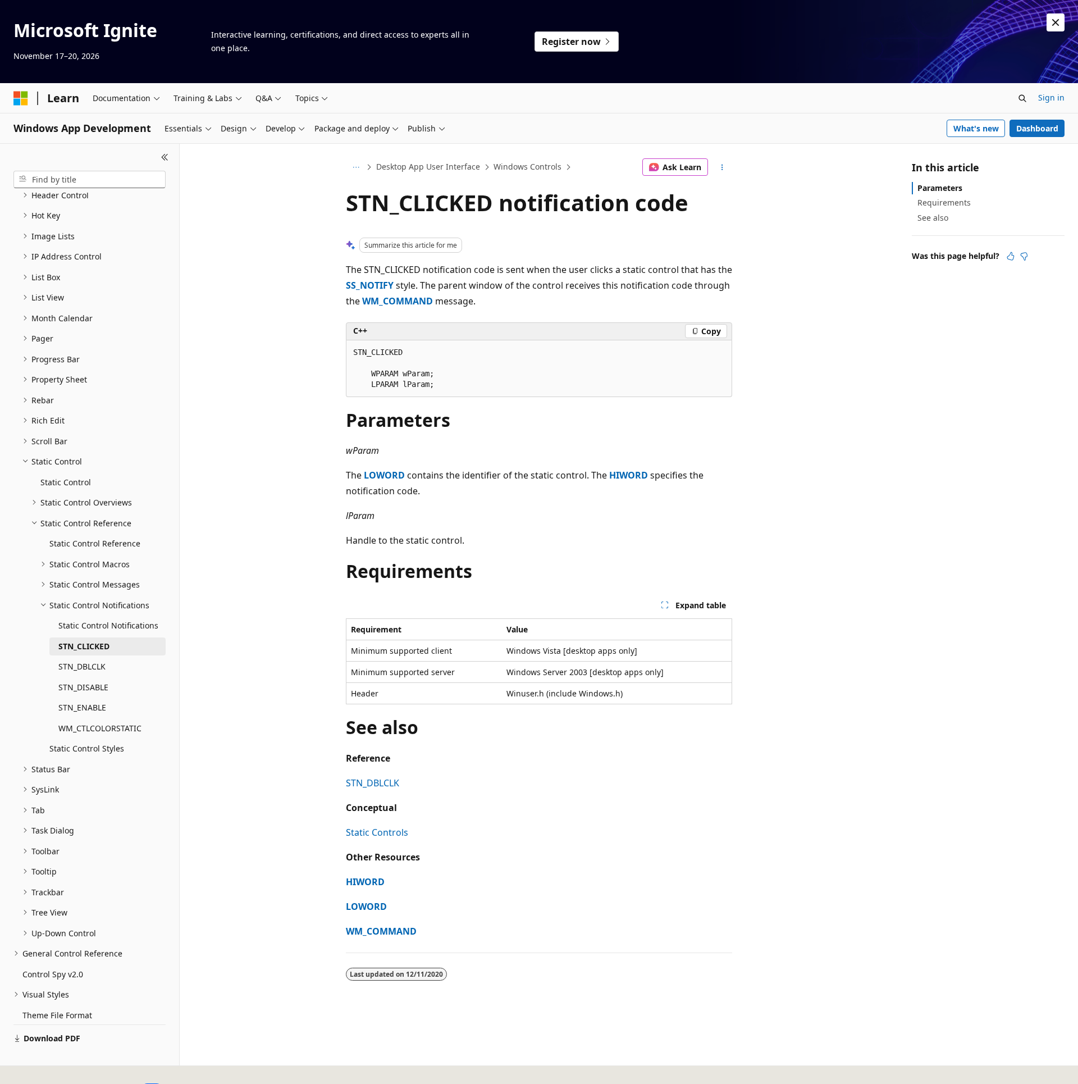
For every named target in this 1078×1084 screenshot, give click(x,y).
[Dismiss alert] (1056, 22)
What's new (976, 128)
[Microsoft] (20, 98)
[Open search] (1022, 98)
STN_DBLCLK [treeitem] (82, 666)
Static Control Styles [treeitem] (86, 748)
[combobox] (89, 180)
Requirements (944, 202)
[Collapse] (165, 157)
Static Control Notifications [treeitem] (108, 625)
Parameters (939, 188)
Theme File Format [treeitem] (57, 1015)
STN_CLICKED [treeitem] (83, 646)
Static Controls (377, 832)
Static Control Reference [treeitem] (94, 543)
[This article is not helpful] (1024, 256)
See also (932, 217)
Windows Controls (527, 166)
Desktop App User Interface (428, 166)
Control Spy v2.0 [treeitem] (52, 974)
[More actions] (722, 167)
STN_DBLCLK (372, 783)
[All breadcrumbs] (356, 167)
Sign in (1051, 97)
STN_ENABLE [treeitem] (82, 707)
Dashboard (1037, 128)
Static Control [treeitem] (65, 482)
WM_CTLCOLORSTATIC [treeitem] (99, 728)
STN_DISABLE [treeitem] (83, 687)
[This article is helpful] (1010, 256)
